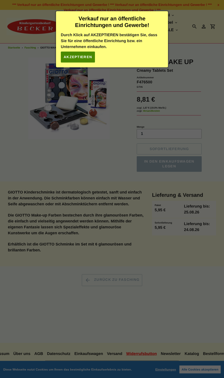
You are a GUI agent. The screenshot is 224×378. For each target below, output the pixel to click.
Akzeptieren (78, 57)
